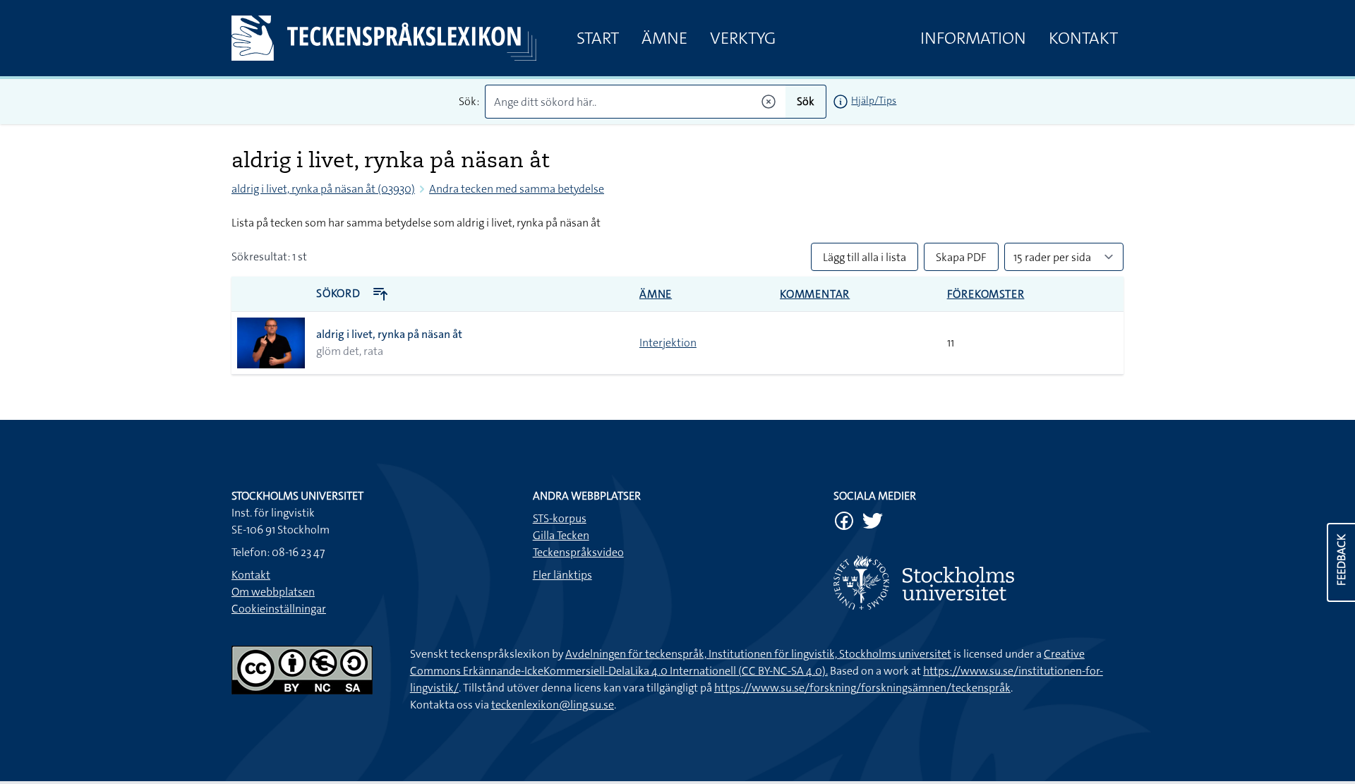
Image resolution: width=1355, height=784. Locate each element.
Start (598, 38)
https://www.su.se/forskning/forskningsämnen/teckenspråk (862, 687)
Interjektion (668, 342)
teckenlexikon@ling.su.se (552, 704)
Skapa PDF (961, 257)
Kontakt (1083, 38)
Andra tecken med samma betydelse (516, 188)
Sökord (339, 293)
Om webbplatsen (273, 591)
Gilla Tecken (561, 535)
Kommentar (815, 294)
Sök (805, 101)
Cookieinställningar (278, 608)
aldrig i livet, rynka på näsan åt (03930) (323, 188)
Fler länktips (562, 574)
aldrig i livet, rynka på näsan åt (389, 334)
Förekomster (986, 294)
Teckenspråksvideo (578, 552)
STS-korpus (559, 518)
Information (973, 38)
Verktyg (743, 38)
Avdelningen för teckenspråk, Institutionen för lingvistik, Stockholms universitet (758, 653)
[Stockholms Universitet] (978, 582)
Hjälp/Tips (873, 100)
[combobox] (635, 102)
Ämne (664, 38)
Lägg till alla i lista (864, 257)
